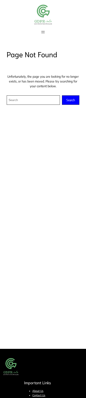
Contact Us (38, 395)
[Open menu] (43, 32)
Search (70, 100)
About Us (37, 391)
